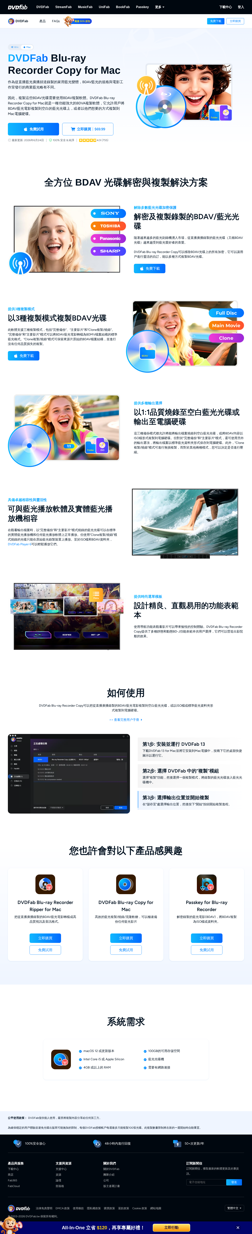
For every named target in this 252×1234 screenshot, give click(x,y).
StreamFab (63, 7)
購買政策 (109, 1208)
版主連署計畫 (111, 1186)
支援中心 (61, 1169)
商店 (10, 1174)
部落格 (60, 1186)
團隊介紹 (108, 1174)
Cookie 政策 (139, 1208)
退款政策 (123, 1208)
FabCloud (14, 1186)
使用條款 (78, 1208)
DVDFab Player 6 (19, 544)
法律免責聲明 (44, 1208)
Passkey (142, 7)
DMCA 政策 (63, 1208)
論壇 (58, 1180)
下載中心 (225, 7)
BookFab (123, 7)
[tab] (15, 47)
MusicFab (85, 7)
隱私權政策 (94, 1208)
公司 (106, 1180)
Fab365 (12, 1180)
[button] (215, 21)
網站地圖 (155, 1208)
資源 (58, 1174)
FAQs (56, 21)
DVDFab (42, 7)
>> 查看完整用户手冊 (124, 720)
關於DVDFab (111, 1169)
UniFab (104, 7)
